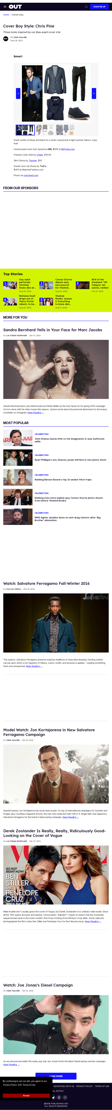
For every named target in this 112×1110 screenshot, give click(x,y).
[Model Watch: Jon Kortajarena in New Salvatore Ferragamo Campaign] (56, 773)
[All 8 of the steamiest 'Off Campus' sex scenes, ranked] (82, 285)
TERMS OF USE (102, 1086)
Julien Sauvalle (20, 37)
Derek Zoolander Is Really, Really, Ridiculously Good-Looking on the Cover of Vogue (54, 833)
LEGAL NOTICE (56, 1091)
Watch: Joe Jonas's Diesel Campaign (38, 985)
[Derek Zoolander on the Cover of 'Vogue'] (56, 874)
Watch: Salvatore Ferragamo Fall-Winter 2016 (46, 583)
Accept (26, 1095)
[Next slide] (93, 93)
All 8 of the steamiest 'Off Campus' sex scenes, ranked (100, 283)
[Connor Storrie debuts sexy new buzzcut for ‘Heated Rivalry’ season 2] (46, 285)
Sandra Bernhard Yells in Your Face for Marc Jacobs (52, 329)
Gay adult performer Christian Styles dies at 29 (26, 285)
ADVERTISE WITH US (64, 1086)
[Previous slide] (18, 93)
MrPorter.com (68, 149)
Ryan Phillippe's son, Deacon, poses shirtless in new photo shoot (70, 459)
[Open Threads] (59, 1097)
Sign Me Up (99, 6)
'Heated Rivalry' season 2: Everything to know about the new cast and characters (63, 304)
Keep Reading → (36, 412)
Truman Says (17, 15)
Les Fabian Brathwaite (16, 335)
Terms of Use (29, 1085)
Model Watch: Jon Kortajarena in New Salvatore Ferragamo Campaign (49, 732)
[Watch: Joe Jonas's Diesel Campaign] (56, 1024)
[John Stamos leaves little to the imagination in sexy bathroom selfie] (18, 437)
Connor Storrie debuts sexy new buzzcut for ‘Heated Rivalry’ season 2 (63, 286)
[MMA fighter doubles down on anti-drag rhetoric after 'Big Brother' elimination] (18, 516)
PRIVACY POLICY (84, 1086)
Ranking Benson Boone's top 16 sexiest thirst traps (63, 479)
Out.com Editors (13, 589)
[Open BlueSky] (53, 1097)
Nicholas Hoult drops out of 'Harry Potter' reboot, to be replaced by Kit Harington (27, 303)
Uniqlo (40, 154)
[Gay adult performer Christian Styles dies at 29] (10, 285)
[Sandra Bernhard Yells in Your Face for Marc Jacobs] (56, 369)
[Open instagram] (65, 1097)
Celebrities (41, 434)
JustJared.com (31, 175)
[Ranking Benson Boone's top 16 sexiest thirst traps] (18, 477)
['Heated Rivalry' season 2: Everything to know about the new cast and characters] (46, 301)
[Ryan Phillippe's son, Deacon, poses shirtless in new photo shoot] (18, 457)
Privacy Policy (10, 1085)
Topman (33, 160)
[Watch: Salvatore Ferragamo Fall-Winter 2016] (56, 622)
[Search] (86, 6)
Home (6, 15)
